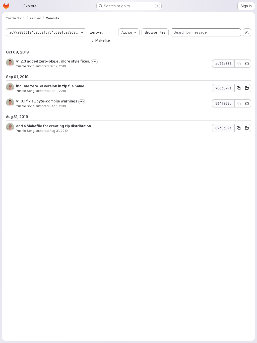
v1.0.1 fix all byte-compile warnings (46, 101)
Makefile (102, 40)
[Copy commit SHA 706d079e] (239, 88)
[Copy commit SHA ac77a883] (239, 64)
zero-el (96, 32)
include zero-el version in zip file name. (50, 86)
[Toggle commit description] (94, 62)
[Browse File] (247, 64)
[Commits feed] (247, 32)
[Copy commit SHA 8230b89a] (239, 128)
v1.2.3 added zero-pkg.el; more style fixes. (53, 61)
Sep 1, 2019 (57, 91)
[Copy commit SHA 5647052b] (239, 103)
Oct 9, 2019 (57, 66)
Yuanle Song (25, 66)
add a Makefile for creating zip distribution (53, 126)
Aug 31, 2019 (58, 131)
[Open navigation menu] (15, 6)
